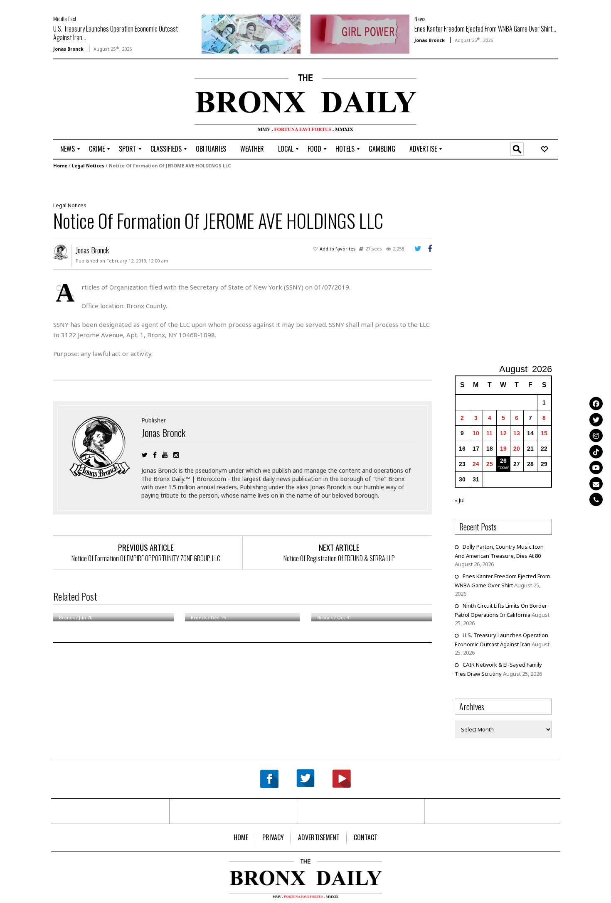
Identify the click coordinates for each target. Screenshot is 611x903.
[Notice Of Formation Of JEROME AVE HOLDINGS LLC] (239, 184)
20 (516, 448)
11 (489, 433)
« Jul (460, 500)
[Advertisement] (101, 100)
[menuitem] (67, 149)
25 (489, 464)
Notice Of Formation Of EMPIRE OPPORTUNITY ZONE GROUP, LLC (145, 558)
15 (544, 433)
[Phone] (596, 499)
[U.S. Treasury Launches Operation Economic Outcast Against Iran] (251, 33)
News (419, 18)
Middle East (64, 18)
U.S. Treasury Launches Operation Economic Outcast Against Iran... (115, 33)
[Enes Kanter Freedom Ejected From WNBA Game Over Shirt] (359, 33)
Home (60, 165)
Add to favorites (338, 248)
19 (503, 448)
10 (476, 433)
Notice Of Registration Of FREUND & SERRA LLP (339, 558)
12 (503, 433)
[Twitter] (596, 419)
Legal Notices (88, 165)
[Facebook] (596, 403)
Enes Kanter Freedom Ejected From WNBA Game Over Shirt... (485, 29)
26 (503, 460)
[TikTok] (596, 451)
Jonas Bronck (68, 49)
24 (476, 464)
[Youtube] (596, 467)
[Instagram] (596, 435)
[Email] (596, 483)
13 (516, 433)
